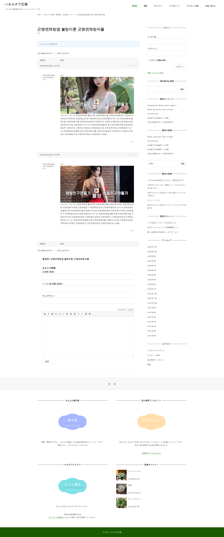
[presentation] (44, 313)
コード (130, 310)
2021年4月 (151, 331)
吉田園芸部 (170, 227)
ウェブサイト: (48, 296)
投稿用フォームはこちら (151, 453)
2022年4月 (151, 279)
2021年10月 (152, 303)
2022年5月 (151, 275)
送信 (47, 361)
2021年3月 (151, 335)
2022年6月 (151, 270)
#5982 (134, 66)
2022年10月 (152, 251)
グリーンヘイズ (153, 200)
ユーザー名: (152, 37)
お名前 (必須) (48, 271)
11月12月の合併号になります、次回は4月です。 (166, 180)
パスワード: (152, 48)
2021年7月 (151, 317)
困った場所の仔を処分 (156, 232)
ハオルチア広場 (16, 4)
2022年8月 (151, 261)
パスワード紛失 (157, 73)
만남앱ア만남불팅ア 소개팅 (158, 118)
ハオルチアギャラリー (156, 350)
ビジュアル (122, 310)
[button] (44, 313)
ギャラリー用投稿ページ (58, 517)
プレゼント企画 (153, 355)
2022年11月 (152, 247)
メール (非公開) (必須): (52, 283)
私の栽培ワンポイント (156, 360)
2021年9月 (151, 308)
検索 (183, 163)
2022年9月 (151, 256)
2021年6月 (151, 322)
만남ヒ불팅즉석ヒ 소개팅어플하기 (160, 122)
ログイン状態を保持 (158, 60)
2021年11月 (152, 298)
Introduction (152, 114)
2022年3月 (151, 284)
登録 (149, 73)
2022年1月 (151, 289)
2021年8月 (151, 312)
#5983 (134, 154)
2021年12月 (152, 294)
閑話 (149, 364)
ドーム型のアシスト (155, 223)
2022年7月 (151, 265)
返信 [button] (128, 66)
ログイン (180, 66)
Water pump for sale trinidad (160, 109)
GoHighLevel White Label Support (162, 105)
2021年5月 (151, 326)
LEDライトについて (155, 227)
